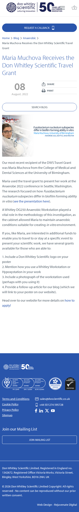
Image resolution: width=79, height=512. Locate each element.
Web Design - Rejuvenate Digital (57, 505)
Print (50, 90)
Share (50, 84)
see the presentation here (31, 201)
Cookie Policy (10, 404)
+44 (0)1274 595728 (51, 405)
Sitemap (7, 415)
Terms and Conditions (15, 399)
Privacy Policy (10, 410)
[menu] (62, 8)
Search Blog (39, 107)
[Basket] (74, 8)
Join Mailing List (39, 439)
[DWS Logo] (34, 8)
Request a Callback (37, 27)
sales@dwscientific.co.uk (54, 399)
